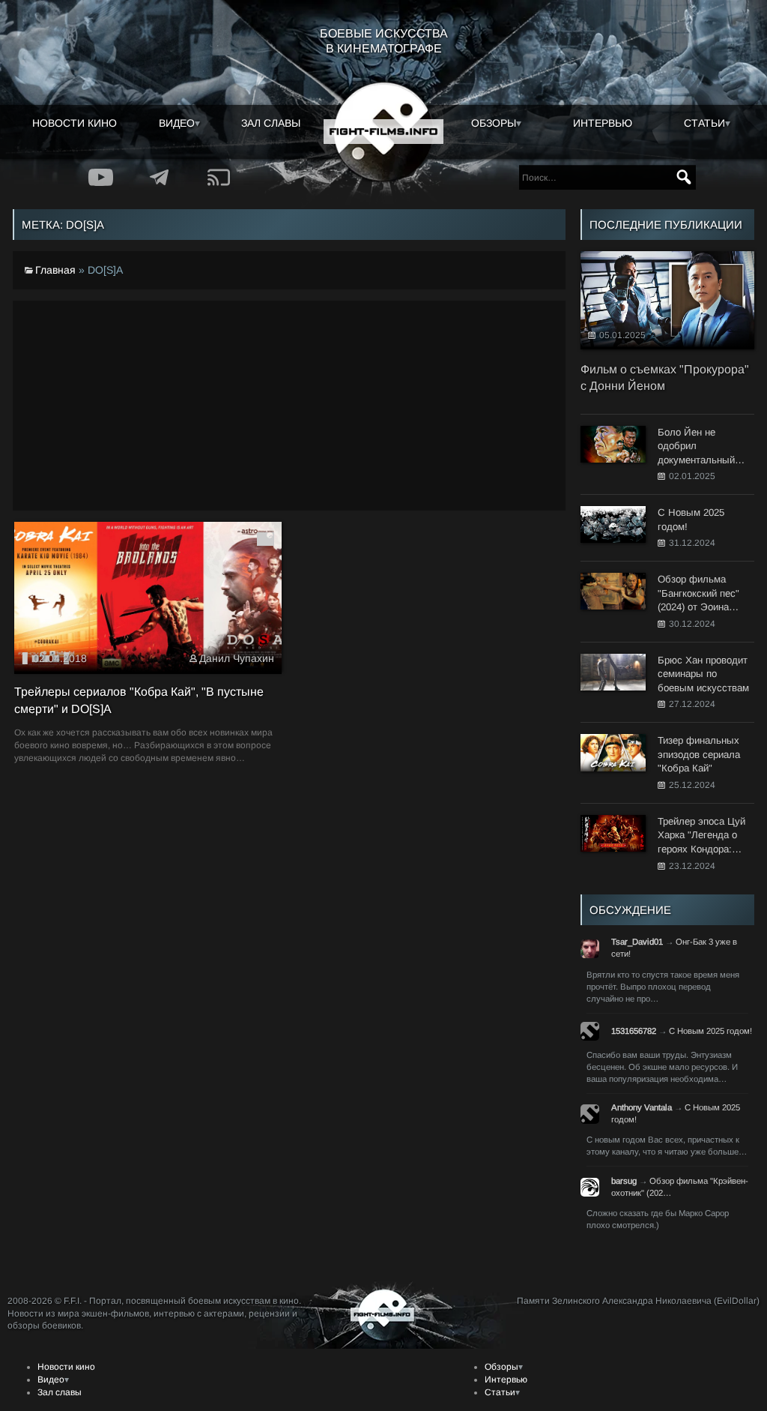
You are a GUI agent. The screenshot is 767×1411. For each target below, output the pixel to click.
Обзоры (493, 123)
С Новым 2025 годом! (710, 1030)
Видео (177, 123)
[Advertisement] (289, 406)
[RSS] (219, 177)
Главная (55, 270)
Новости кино (74, 123)
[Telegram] (160, 177)
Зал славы (270, 123)
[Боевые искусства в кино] (383, 132)
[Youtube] (100, 177)
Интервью (602, 123)
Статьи (704, 123)
